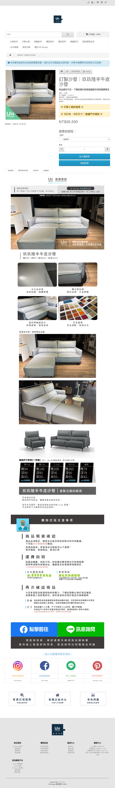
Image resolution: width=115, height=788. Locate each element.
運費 (61, 135)
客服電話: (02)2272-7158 (97, 748)
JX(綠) (65, 93)
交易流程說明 (44, 748)
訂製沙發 (26, 41)
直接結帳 (84, 163)
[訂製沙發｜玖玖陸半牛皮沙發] (30, 94)
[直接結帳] (106, 2)
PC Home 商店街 (17, 768)
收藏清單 (71, 750)
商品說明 (10, 170)
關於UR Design (41, 47)
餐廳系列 (74, 41)
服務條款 (17, 750)
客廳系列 (38, 41)
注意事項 (35, 170)
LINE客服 (14, 47)
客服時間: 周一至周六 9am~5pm (97, 750)
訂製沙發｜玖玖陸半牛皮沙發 (26, 55)
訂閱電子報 (70, 752)
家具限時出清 (88, 41)
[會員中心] (93, 2)
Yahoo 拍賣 (17, 766)
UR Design (61, 782)
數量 (60, 145)
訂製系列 (15, 124)
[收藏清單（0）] (98, 2)
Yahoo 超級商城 (17, 764)
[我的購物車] (102, 2)
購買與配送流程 (23, 170)
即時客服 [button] (76, 72)
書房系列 (62, 41)
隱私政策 (17, 748)
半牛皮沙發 (22, 124)
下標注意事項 (44, 746)
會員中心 (71, 746)
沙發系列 (14, 41)
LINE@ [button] (88, 72)
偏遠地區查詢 (44, 752)
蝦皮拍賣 (17, 770)
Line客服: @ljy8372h (97, 746)
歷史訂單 (71, 748)
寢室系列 (50, 41)
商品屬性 (46, 170)
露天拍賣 (17, 772)
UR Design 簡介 (17, 746)
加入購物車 (84, 156)
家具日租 (26, 47)
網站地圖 (17, 752)
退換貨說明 (44, 750)
